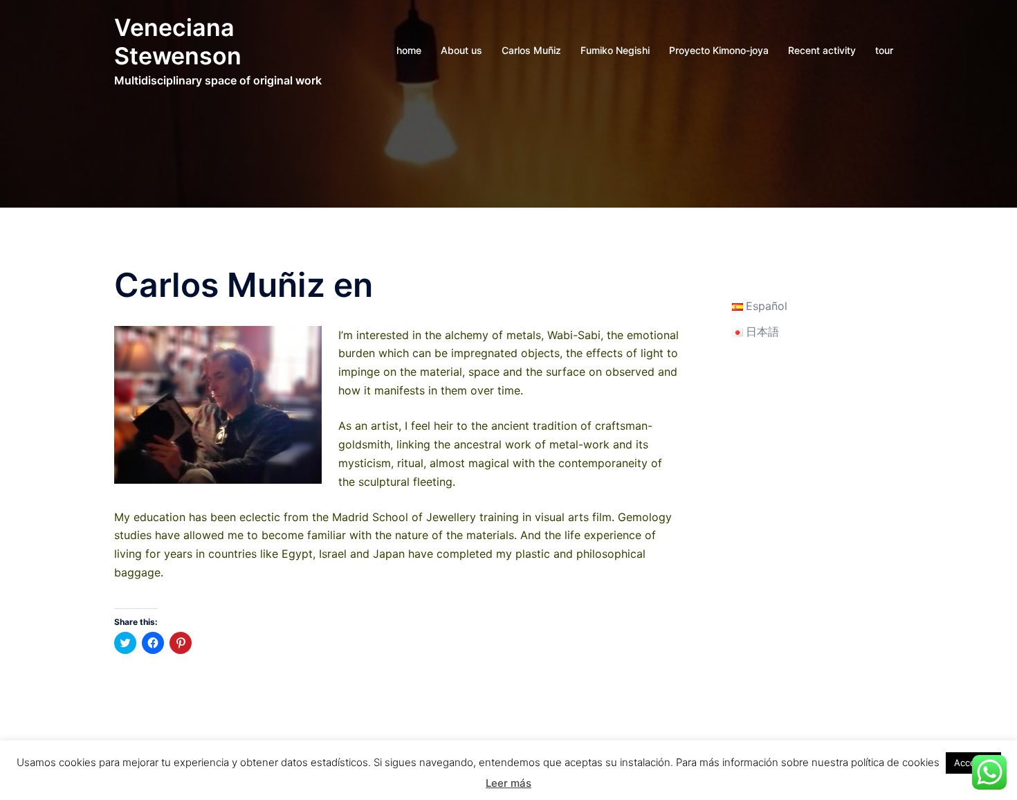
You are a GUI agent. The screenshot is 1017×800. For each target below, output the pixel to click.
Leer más (508, 783)
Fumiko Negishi (615, 50)
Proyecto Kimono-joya (719, 50)
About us (461, 50)
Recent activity (822, 50)
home (408, 50)
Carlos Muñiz (531, 50)
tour (884, 50)
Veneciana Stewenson (177, 41)
